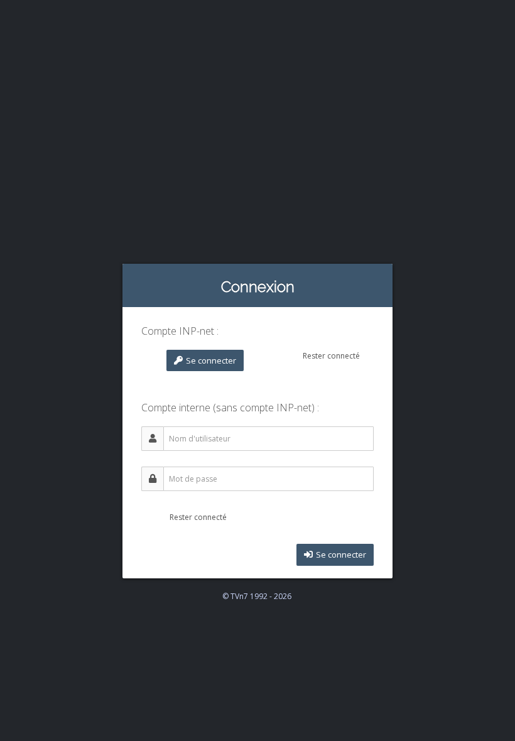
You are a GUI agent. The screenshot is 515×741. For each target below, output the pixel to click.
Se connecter (210, 360)
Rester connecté (330, 355)
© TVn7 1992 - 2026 (256, 596)
